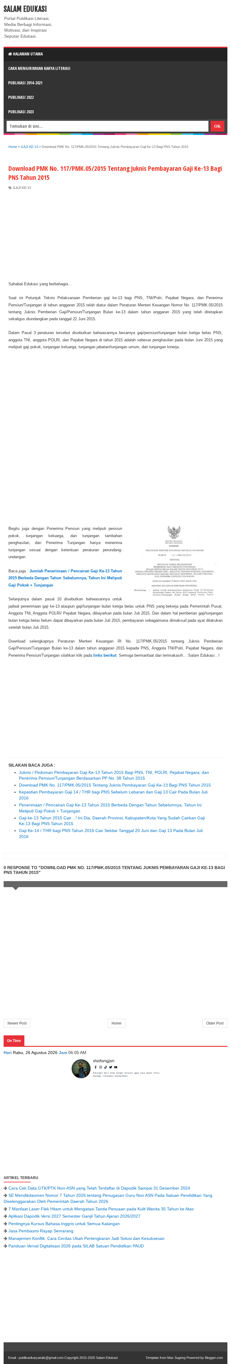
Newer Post (17, 1023)
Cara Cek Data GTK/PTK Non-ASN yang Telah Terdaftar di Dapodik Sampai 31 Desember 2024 (99, 1188)
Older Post (214, 1023)
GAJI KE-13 (22, 187)
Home (117, 1023)
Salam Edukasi (25, 9)
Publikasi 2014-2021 (25, 83)
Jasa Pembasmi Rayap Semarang (40, 1230)
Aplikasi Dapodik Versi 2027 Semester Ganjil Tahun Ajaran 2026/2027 (74, 1216)
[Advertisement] (115, 235)
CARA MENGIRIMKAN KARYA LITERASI (39, 68)
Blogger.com (214, 1357)
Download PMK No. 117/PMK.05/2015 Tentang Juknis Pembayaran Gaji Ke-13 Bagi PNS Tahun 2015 (115, 785)
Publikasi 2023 (21, 111)
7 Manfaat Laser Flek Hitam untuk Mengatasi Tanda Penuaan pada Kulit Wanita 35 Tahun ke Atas (101, 1208)
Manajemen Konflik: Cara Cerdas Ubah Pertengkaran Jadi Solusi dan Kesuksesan (86, 1238)
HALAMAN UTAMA (27, 54)
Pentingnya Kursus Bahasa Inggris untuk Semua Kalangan (64, 1223)
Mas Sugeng (176, 1357)
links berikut (104, 655)
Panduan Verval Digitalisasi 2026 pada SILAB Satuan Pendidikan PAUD (76, 1246)
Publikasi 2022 (21, 97)
